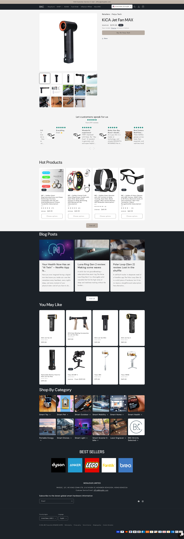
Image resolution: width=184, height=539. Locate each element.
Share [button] (106, 38)
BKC (45, 525)
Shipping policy (97, 525)
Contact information (108, 525)
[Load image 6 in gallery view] (44, 90)
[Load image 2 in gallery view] (56, 78)
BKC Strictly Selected (133, 439)
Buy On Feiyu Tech (123, 33)
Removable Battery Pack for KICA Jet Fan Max (50, 375)
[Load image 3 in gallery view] (68, 78)
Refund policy (68, 525)
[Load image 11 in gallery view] (44, 102)
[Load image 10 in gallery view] (91, 90)
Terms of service (87, 525)
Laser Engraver (117, 438)
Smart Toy (43, 415)
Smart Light (80, 438)
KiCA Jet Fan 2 (126, 338)
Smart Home (116, 415)
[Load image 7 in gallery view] (56, 90)
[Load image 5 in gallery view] (91, 78)
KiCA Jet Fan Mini (100, 338)
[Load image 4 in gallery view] (80, 78)
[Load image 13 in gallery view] (68, 102)
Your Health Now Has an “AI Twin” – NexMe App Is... (56, 267)
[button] (59, 7)
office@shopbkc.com (101, 490)
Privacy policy (77, 525)
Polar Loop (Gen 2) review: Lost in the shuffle (124, 267)
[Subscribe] (71, 501)
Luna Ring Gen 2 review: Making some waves (92, 266)
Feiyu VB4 (97, 375)
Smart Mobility (99, 415)
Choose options (52, 216)
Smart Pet (61, 415)
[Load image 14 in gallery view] (80, 102)
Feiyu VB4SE (125, 375)
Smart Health (134, 415)
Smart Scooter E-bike (100, 439)
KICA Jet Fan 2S (46, 338)
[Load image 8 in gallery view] (68, 90)
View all (92, 225)
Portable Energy (46, 438)
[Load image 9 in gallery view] (80, 90)
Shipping (113, 28)
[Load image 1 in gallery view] (44, 78)
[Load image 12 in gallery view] (56, 102)
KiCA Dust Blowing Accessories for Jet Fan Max (78, 334)
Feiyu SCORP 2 (73, 375)
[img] (92, 120)
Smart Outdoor (81, 415)
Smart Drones (63, 438)
